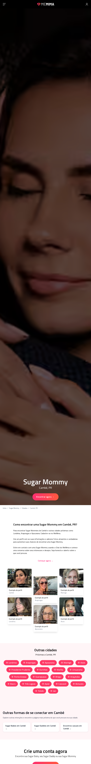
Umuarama (77, 669)
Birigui (58, 676)
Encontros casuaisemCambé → (72, 727)
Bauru (13, 683)
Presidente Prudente (20, 669)
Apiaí (47, 683)
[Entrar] (87, 4)
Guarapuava (40, 676)
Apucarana (49, 662)
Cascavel (62, 683)
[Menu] (4, 4)
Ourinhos (43, 669)
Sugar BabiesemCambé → (15, 727)
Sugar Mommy (14, 508)
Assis (82, 662)
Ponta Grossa (20, 676)
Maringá (67, 662)
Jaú (54, 691)
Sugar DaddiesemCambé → (45, 727)
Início (5, 508)
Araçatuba (75, 676)
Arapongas (31, 662)
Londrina (13, 662)
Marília (60, 669)
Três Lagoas (30, 683)
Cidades (24, 508)
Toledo (41, 691)
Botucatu (79, 683)
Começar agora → (45, 560)
